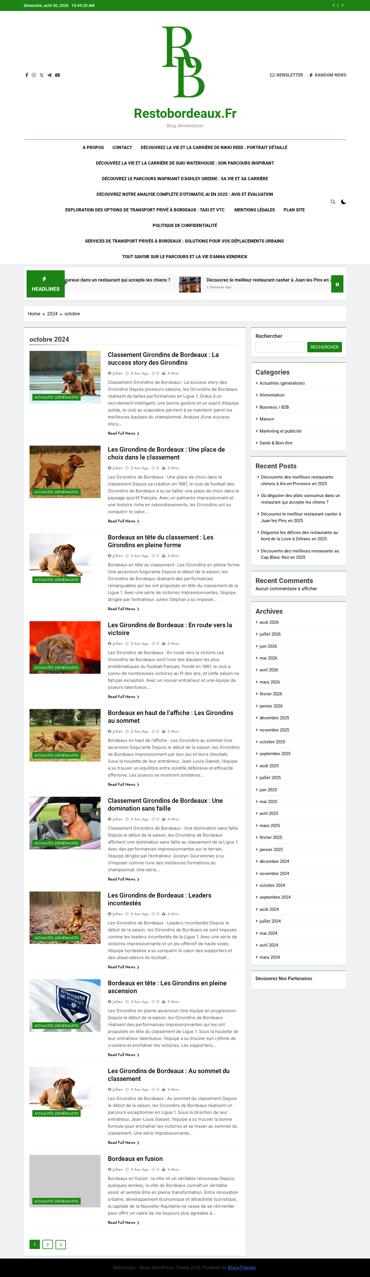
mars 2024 (270, 957)
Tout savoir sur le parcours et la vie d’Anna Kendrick (184, 256)
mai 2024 (268, 933)
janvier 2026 (271, 706)
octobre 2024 (272, 885)
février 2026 (271, 694)
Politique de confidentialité (185, 225)
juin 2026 (268, 646)
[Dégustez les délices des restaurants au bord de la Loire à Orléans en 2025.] (326, 287)
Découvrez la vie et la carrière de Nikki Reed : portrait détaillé (214, 147)
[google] (49, 75)
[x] (42, 75)
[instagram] (34, 75)
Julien (118, 373)
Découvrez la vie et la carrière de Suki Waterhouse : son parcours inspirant (185, 163)
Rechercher (269, 336)
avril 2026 (269, 670)
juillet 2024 (270, 921)
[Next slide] (342, 5)
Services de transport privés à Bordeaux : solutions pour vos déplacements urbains (185, 241)
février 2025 (271, 837)
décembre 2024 (274, 861)
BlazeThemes (242, 1267)
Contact (122, 147)
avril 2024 (269, 945)
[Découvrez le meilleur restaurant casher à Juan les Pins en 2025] (156, 287)
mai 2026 (268, 658)
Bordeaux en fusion (135, 1158)
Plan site (294, 210)
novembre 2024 (274, 873)
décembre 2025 (274, 718)
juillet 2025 (270, 777)
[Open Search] (333, 202)
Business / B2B (274, 407)
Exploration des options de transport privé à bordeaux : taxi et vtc (145, 210)
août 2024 (269, 909)
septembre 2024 (275, 897)
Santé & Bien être (276, 443)
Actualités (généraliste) (56, 397)
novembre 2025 (274, 730)
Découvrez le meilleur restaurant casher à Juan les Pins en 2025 (240, 280)
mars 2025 (270, 825)
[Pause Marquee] (337, 284)
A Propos (93, 147)
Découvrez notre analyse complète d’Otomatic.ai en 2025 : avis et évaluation (185, 194)
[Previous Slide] (334, 5)
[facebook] (27, 75)
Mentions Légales (254, 210)
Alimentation (272, 395)
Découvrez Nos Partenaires (284, 978)
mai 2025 (268, 801)
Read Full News (121, 433)
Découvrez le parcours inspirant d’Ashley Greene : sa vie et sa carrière (185, 178)
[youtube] (57, 75)
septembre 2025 (275, 753)
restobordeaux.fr (185, 113)
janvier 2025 (271, 849)
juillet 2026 (270, 634)
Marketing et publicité (280, 431)
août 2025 (269, 765)
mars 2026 (270, 682)
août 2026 (269, 622)
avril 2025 (269, 813)
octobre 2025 (272, 741)
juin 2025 (268, 789)
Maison (267, 419)
